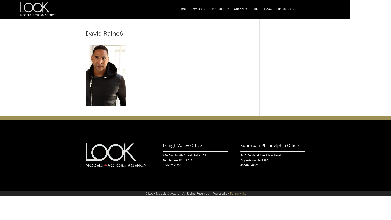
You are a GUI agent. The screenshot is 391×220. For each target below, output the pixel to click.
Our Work (240, 9)
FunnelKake (238, 193)
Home (182, 9)
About (256, 9)
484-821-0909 (172, 165)
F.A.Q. (268, 9)
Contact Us (283, 9)
